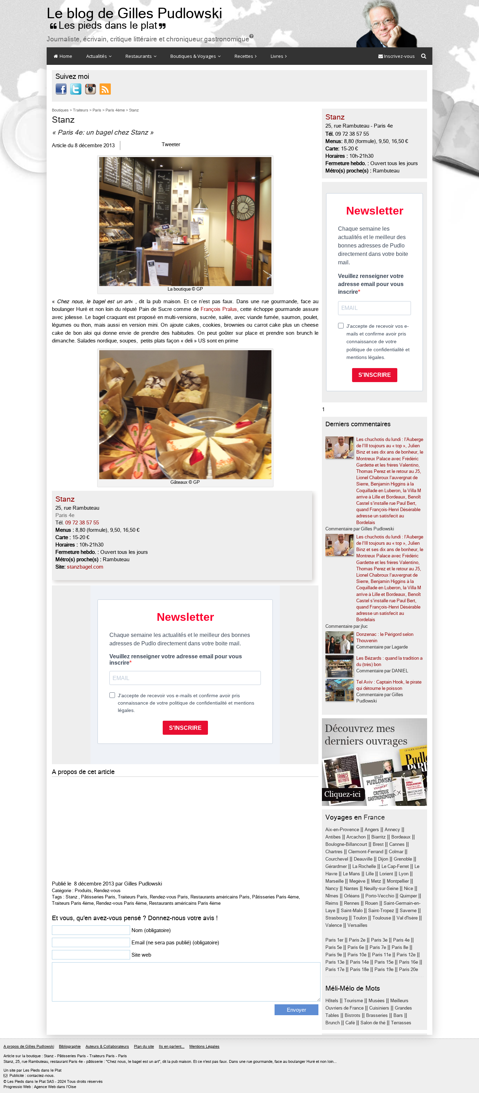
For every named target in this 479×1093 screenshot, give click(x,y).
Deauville (363, 859)
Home (65, 56)
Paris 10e (357, 954)
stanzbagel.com (85, 567)
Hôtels (331, 1000)
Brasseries (377, 1015)
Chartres (334, 851)
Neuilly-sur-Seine (381, 888)
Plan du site (144, 1046)
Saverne (408, 910)
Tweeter (171, 144)
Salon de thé (372, 1022)
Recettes (244, 56)
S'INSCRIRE (374, 375)
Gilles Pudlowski (143, 884)
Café (350, 1022)
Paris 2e (357, 940)
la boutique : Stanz (38, 1056)
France (374, 817)
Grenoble (403, 859)
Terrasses (401, 1022)
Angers (372, 829)
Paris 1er (334, 940)
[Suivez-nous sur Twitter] (75, 88)
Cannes (397, 844)
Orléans (352, 895)
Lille (370, 873)
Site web (141, 955)
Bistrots (352, 1015)
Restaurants (139, 56)
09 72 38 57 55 (82, 522)
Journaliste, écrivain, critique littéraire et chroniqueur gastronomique (150, 39)
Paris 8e (400, 947)
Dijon (383, 859)
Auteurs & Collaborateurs (107, 1046)
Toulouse (381, 918)
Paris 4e (64, 515)
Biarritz (378, 837)
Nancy (331, 888)
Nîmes (331, 895)
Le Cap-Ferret (395, 866)
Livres (277, 56)
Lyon (404, 873)
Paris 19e (384, 969)
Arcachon (356, 837)
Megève (357, 881)
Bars (398, 1015)
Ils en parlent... (171, 1046)
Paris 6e (356, 947)
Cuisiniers (379, 1008)
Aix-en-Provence (342, 829)
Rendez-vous (107, 890)
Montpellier (398, 881)
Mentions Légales (204, 1046)
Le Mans (351, 873)
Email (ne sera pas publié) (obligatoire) (175, 942)
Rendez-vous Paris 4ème (121, 903)
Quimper (408, 895)
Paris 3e (379, 940)
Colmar (396, 851)
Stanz (71, 896)
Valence (333, 925)
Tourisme (353, 1000)
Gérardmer (336, 866)
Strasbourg (336, 918)
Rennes (351, 903)
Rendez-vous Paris (169, 896)
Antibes (333, 837)
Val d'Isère (407, 918)
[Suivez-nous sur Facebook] (61, 88)
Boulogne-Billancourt (346, 844)
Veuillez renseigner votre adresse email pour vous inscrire (371, 284)
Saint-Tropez (381, 910)
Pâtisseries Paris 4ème (275, 896)
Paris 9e (333, 954)
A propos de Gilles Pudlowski (29, 1046)
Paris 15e (384, 962)
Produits (83, 890)
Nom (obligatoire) (151, 930)
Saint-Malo (352, 910)
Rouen (371, 903)
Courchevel (336, 859)
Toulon (360, 918)
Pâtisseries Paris (98, 896)
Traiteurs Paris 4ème (73, 903)
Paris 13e (334, 962)
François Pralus (219, 309)
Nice (408, 888)
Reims (331, 903)
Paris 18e (359, 969)
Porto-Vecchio (379, 895)
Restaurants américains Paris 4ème (185, 903)
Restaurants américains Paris (220, 896)
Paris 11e (381, 954)
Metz (376, 881)
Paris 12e (406, 954)
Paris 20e (408, 969)
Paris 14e (359, 962)
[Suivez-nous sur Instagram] (90, 88)
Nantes (351, 888)
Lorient (386, 873)
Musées (377, 1000)
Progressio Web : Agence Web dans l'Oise (40, 1087)
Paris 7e (378, 947)
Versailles (357, 925)
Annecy (392, 829)
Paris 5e (333, 947)
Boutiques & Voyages (193, 56)
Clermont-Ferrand (365, 851)
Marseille (334, 881)
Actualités (97, 56)
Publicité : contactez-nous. (29, 1075)
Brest (378, 844)
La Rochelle (364, 866)
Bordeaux (401, 837)
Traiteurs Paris (132, 896)
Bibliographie (70, 1046)
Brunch (332, 1022)
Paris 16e (408, 962)
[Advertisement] (185, 828)
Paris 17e (334, 969)
